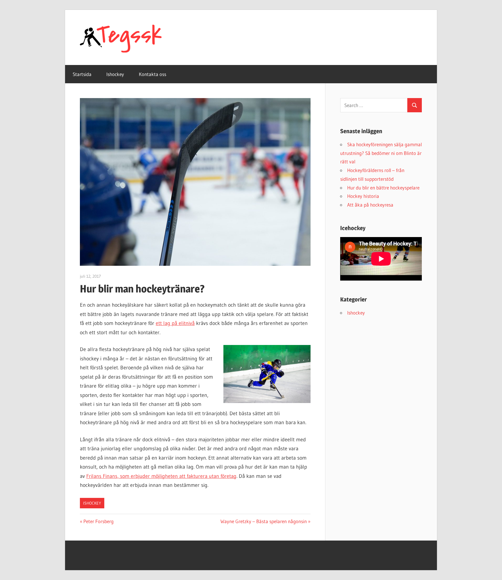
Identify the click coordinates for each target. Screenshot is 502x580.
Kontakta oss (152, 74)
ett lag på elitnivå (175, 323)
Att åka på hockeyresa (370, 205)
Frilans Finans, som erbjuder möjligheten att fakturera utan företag (161, 476)
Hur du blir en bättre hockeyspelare (383, 188)
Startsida (82, 74)
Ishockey (115, 74)
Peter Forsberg (98, 521)
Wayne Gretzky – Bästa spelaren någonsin (263, 521)
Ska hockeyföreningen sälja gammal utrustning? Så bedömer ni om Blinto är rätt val (381, 153)
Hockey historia (363, 196)
